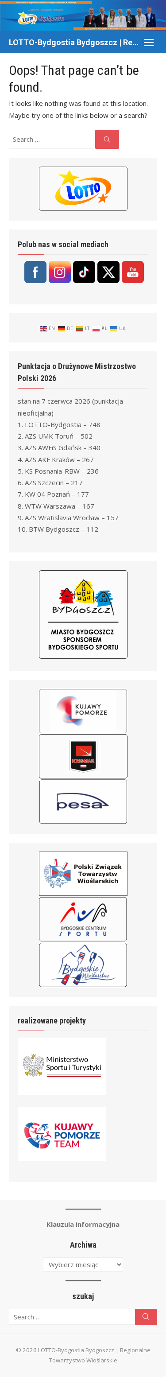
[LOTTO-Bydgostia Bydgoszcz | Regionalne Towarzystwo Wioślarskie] (83, 15)
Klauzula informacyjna (83, 1224)
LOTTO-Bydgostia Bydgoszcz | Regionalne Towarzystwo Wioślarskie (74, 42)
